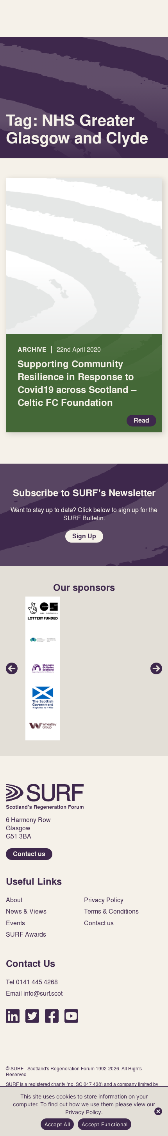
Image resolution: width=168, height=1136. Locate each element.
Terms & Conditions (111, 911)
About (14, 900)
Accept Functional (104, 1124)
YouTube (71, 1016)
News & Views (26, 911)
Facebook (52, 1016)
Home (45, 796)
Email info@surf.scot (34, 993)
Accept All (57, 1124)
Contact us (29, 853)
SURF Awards (26, 934)
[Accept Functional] (158, 1111)
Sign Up (84, 536)
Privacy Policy (103, 900)
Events (15, 923)
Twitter (32, 1016)
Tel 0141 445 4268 (32, 982)
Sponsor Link (42, 611)
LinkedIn (13, 1016)
